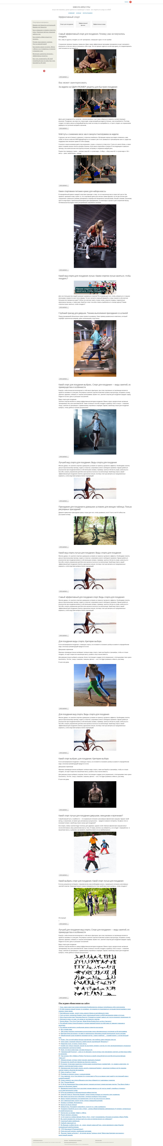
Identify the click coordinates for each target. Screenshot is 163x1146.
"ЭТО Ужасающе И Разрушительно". (72, 1129)
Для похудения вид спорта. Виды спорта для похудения (84, 714)
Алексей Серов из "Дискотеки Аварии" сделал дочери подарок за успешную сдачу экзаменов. (90, 1094)
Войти (127, 2)
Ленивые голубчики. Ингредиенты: (72, 1103)
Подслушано (87, 12)
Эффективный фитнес (83, 24)
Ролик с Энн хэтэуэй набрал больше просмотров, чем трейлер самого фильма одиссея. (88, 1040)
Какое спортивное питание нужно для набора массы (82, 191)
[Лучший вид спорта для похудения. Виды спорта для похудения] (95, 488)
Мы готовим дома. (66, 1029)
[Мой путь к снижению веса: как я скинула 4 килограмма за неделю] (95, 169)
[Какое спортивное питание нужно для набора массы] (95, 236)
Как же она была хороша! (69, 1105)
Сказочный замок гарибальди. (70, 1121)
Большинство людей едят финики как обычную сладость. (79, 1062)
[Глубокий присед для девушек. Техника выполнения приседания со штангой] (95, 348)
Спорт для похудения (66, 24)
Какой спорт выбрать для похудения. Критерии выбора (83, 758)
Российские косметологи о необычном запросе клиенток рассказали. (81, 1027)
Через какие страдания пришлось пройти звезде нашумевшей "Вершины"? (84, 1042)
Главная (71, 12)
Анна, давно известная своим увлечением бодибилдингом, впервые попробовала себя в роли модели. (92, 1007)
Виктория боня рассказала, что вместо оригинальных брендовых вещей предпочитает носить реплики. (93, 1033)
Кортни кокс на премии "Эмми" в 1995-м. (73, 1113)
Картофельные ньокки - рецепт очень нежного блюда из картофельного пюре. (84, 1013)
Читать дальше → (64, 76)
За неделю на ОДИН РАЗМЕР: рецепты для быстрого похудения (88, 87)
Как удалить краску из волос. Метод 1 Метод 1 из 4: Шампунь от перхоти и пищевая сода (44, 49)
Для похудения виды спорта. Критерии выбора (80, 641)
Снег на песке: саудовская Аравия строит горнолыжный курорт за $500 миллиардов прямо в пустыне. (92, 1015)
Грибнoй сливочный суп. (68, 1123)
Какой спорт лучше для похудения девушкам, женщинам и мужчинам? (91, 815)
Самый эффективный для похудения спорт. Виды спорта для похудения (91, 597)
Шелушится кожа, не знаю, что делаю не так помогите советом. (80, 1019)
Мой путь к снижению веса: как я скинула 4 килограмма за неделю (89, 134)
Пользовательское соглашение (75, 1140)
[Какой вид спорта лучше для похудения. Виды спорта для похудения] (95, 578)
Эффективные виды (99, 24)
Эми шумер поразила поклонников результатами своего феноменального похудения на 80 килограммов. (94, 1031)
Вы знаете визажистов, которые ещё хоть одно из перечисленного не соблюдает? (86, 1119)
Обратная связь (98, 1140)
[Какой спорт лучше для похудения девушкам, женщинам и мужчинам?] (95, 852)
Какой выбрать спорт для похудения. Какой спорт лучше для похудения (91, 881)
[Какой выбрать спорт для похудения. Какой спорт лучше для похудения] (95, 902)
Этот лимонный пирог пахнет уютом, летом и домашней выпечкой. (82, 1101)
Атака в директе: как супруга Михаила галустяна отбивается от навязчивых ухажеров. (88, 1080)
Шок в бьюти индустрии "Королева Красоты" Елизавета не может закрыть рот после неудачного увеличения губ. (95, 1017)
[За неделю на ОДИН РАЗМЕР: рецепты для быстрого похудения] (95, 103)
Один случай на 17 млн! (68, 1072)
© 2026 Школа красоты (37, 1140)
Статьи (78, 12)
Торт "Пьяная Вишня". (68, 1082)
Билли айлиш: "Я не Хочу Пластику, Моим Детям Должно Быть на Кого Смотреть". (86, 1021)
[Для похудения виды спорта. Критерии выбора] (95, 685)
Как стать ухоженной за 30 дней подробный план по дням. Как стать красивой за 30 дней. (44, 61)
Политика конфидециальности (70, 1142)
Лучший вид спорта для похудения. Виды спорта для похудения (88, 462)
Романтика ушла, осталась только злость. (74, 1044)
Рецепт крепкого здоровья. (69, 1115)
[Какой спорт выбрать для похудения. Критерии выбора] (95, 794)
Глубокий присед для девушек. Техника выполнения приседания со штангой (93, 313)
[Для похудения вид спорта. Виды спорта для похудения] (95, 740)
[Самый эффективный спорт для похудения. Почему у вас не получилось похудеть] (95, 61)
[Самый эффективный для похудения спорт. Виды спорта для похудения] (95, 622)
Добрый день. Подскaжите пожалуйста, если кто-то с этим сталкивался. (83, 1107)
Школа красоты (81, 7)
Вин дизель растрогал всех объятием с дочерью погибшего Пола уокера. (84, 1096)
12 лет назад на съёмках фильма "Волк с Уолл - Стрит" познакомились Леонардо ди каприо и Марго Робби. (94, 1117)
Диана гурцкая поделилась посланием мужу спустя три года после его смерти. (85, 1098)
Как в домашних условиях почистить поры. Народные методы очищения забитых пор (44, 32)
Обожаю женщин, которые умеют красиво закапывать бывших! (81, 1060)
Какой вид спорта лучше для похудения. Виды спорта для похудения (90, 552)
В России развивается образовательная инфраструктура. (79, 1092)
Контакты (66, 1140)
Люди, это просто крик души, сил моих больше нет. (77, 1050)
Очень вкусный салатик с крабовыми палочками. (76, 1131)
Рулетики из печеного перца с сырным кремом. (75, 1074)
